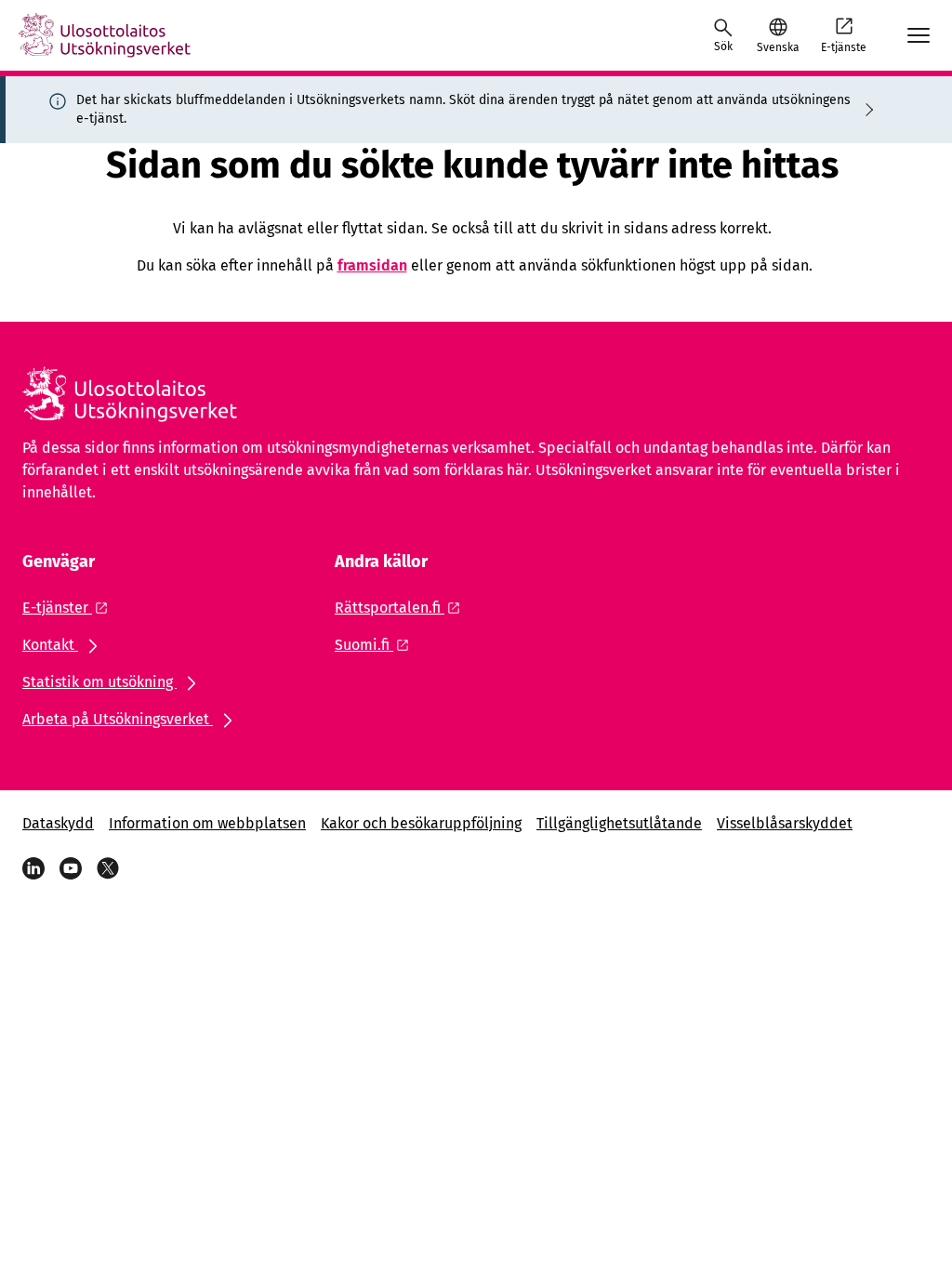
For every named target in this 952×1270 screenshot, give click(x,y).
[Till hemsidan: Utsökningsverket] (105, 35)
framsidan (372, 265)
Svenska (778, 47)
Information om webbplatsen (207, 823)
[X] (108, 868)
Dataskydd (58, 823)
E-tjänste (843, 47)
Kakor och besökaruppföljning (421, 823)
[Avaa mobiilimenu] (918, 35)
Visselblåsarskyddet (785, 823)
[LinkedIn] (33, 868)
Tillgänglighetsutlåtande (619, 823)
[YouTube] (71, 868)
